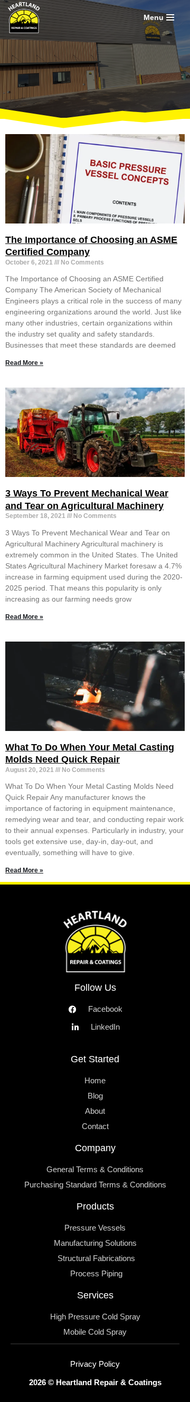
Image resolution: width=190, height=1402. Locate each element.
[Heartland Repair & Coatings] (26, 17)
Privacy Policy (95, 1363)
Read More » (24, 363)
